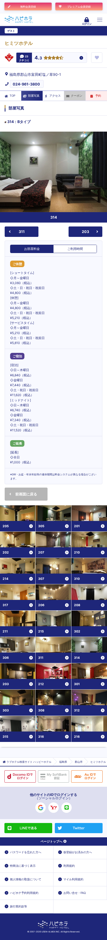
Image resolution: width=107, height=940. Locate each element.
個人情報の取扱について (25, 879)
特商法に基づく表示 (23, 866)
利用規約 (69, 866)
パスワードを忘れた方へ (25, 852)
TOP (12, 95)
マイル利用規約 (73, 879)
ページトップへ (51, 841)
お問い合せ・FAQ (74, 893)
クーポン (76, 95)
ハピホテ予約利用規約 (24, 893)
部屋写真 (33, 95)
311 (22, 231)
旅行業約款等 (18, 906)
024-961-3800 (26, 84)
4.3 (38, 58)
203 (85, 231)
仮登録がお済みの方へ (77, 852)
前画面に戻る (26, 494)
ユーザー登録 (27, 30)
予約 (98, 95)
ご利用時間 (75, 249)
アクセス (55, 95)
